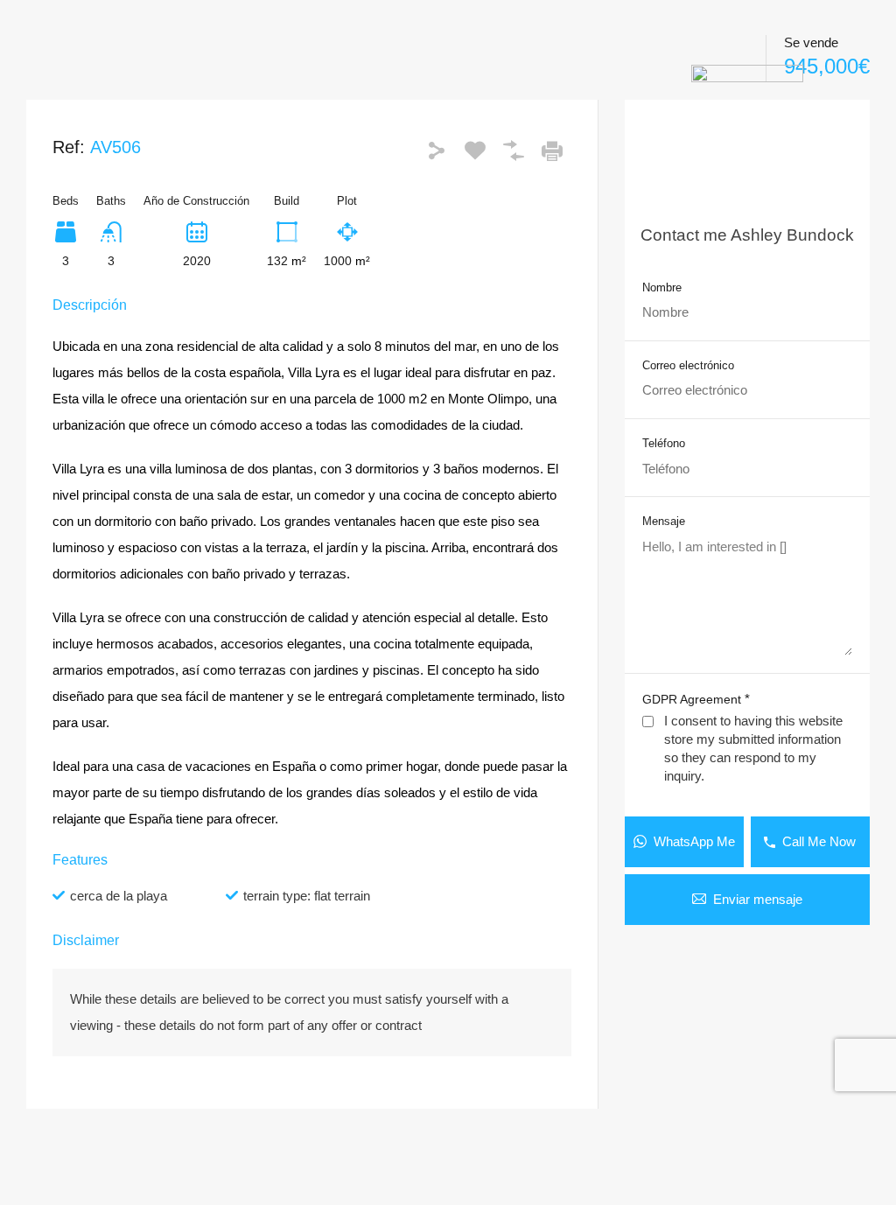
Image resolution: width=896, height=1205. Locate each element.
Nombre (662, 287)
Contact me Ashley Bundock (747, 235)
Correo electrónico (688, 365)
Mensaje (663, 521)
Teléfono (663, 443)
